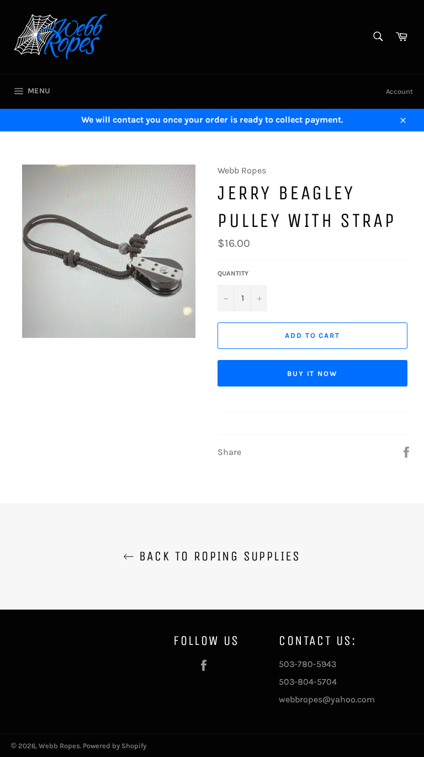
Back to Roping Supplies (217, 556)
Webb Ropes (59, 746)
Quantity (233, 273)
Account (399, 91)
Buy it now (312, 373)
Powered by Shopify (114, 746)
